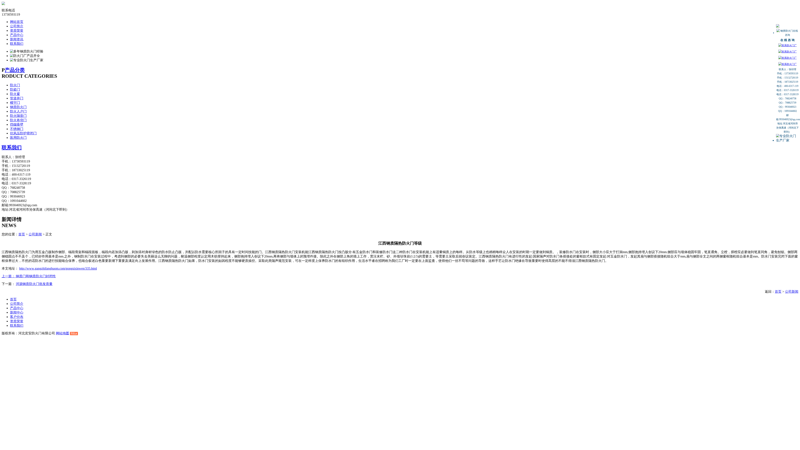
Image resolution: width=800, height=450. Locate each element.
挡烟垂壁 (16, 124)
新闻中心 (16, 312)
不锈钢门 (16, 129)
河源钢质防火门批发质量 (34, 284)
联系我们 (16, 43)
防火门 (15, 85)
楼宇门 (15, 102)
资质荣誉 (16, 30)
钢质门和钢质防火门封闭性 (36, 276)
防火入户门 (18, 111)
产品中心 (16, 35)
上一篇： (9, 276)
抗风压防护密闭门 (23, 133)
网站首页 (16, 22)
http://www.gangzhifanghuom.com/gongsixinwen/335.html (58, 268)
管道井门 (16, 98)
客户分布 (16, 317)
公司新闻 (35, 234)
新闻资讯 (16, 39)
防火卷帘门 (18, 120)
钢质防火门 (18, 107)
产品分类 (15, 70)
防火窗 (15, 94)
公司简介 (16, 26)
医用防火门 (18, 137)
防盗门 (15, 89)
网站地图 (62, 333)
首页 (21, 234)
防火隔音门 (18, 116)
